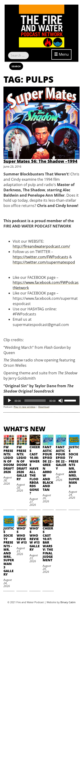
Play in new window (25, 406)
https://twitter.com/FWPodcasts (40, 256)
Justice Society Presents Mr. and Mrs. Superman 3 (74, 466)
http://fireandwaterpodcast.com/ (41, 246)
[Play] (9, 400)
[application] (41, 400)
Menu (63, 54)
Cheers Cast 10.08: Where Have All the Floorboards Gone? (35, 470)
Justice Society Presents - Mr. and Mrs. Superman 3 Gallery (8, 551)
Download (43, 406)
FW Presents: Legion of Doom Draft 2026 (8, 459)
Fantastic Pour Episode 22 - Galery (61, 457)
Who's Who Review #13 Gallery (35, 539)
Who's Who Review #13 (22, 535)
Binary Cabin (68, 602)
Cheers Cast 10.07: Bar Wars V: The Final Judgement (48, 544)
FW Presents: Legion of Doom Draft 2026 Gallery (22, 463)
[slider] (70, 400)
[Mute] (60, 400)
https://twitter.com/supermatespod (44, 262)
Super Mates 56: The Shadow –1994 (40, 161)
